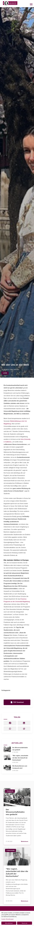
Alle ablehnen (9, 923)
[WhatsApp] (10, 728)
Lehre (5, 373)
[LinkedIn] (24, 723)
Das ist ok (24, 923)
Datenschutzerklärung (10, 916)
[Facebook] (10, 723)
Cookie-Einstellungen (7, 919)
